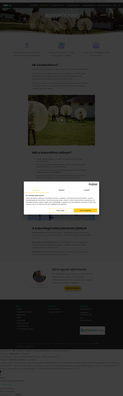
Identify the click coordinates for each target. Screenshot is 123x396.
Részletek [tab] (61, 190)
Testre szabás (60, 210)
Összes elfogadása (85, 210)
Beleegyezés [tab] (36, 190)
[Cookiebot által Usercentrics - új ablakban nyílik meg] (90, 184)
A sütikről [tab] (86, 190)
